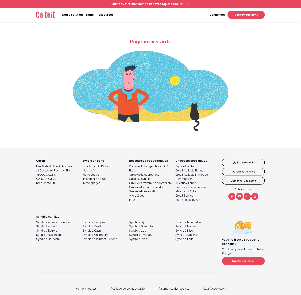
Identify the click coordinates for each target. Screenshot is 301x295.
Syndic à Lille (137, 230)
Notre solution (72, 14)
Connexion (217, 14)
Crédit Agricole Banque (190, 170)
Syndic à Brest (92, 226)
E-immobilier (183, 179)
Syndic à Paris (184, 239)
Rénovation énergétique (190, 187)
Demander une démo (243, 180)
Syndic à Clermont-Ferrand (100, 239)
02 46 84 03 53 (46, 179)
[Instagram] (254, 196)
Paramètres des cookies (174, 288)
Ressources (105, 14)
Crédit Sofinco (184, 195)
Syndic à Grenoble (141, 226)
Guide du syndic (139, 179)
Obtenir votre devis (246, 14)
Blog (132, 170)
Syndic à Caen (92, 230)
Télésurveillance (185, 183)
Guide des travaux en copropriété (150, 183)
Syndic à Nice (184, 230)
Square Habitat (185, 166)
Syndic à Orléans (186, 234)
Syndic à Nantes (185, 226)
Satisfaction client (214, 288)
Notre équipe (91, 174)
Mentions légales (86, 288)
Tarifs (90, 14)
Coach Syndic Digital (96, 166)
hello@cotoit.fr (45, 183)
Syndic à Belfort (46, 230)
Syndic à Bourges (94, 222)
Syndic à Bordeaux (48, 239)
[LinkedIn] (247, 196)
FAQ (132, 199)
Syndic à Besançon (48, 234)
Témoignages (91, 183)
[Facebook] (231, 196)
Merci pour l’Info (185, 191)
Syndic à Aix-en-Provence (53, 222)
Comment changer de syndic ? (149, 166)
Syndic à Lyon (138, 239)
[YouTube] (239, 196)
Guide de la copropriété (144, 174)
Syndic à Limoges (140, 234)
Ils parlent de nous (94, 179)
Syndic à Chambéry (95, 234)
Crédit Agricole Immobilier (192, 174)
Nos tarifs (89, 170)
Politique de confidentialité (128, 288)
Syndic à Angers (46, 226)
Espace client (245, 162)
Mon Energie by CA (187, 199)
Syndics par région (243, 261)
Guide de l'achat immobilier (146, 187)
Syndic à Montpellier (188, 222)
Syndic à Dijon (138, 222)
